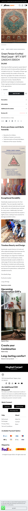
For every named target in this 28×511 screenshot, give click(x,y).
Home (2, 49)
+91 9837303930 (21, 1)
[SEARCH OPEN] (19, 5)
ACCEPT (14, 508)
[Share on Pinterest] (15, 121)
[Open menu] (1, 5)
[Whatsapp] (12, 383)
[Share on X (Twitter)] (6, 121)
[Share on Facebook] (9, 121)
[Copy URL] (21, 121)
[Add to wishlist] (26, 93)
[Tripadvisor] (18, 383)
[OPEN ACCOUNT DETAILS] (22, 5)
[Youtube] (15, 383)
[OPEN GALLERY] (14, 26)
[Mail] (18, 121)
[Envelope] (22, 383)
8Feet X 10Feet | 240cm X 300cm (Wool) (15, 49)
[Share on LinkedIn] (12, 121)
